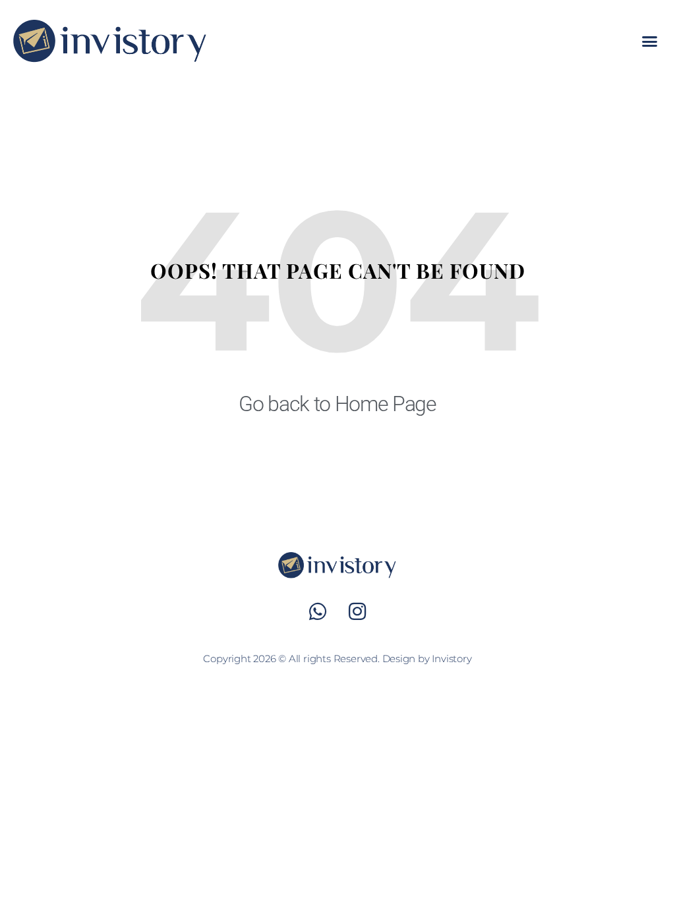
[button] (649, 41)
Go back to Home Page (337, 403)
